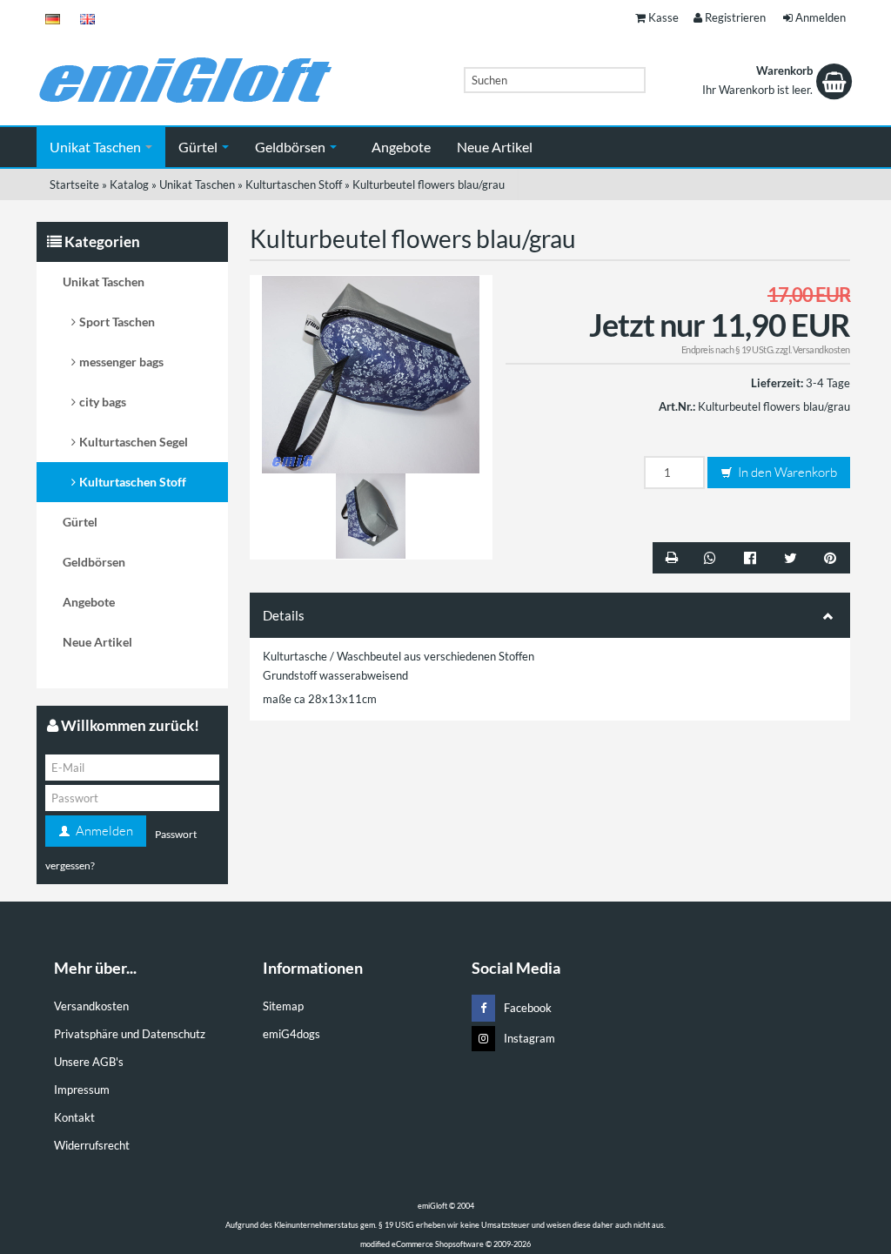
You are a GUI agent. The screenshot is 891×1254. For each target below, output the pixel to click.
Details (284, 615)
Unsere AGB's (89, 1062)
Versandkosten (821, 349)
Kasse (663, 17)
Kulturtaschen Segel (133, 441)
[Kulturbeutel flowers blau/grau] (370, 373)
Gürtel (199, 146)
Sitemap (283, 1006)
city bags (102, 401)
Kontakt (74, 1117)
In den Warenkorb (786, 472)
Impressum (82, 1089)
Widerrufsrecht (92, 1145)
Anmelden (820, 17)
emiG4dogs (291, 1034)
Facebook (528, 1008)
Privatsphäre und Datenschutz (129, 1034)
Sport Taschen (117, 321)
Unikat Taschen (97, 146)
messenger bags (121, 361)
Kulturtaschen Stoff (132, 481)
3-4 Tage (828, 383)
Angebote (401, 146)
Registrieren (735, 17)
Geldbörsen (291, 146)
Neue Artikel (495, 146)
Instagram (529, 1038)
